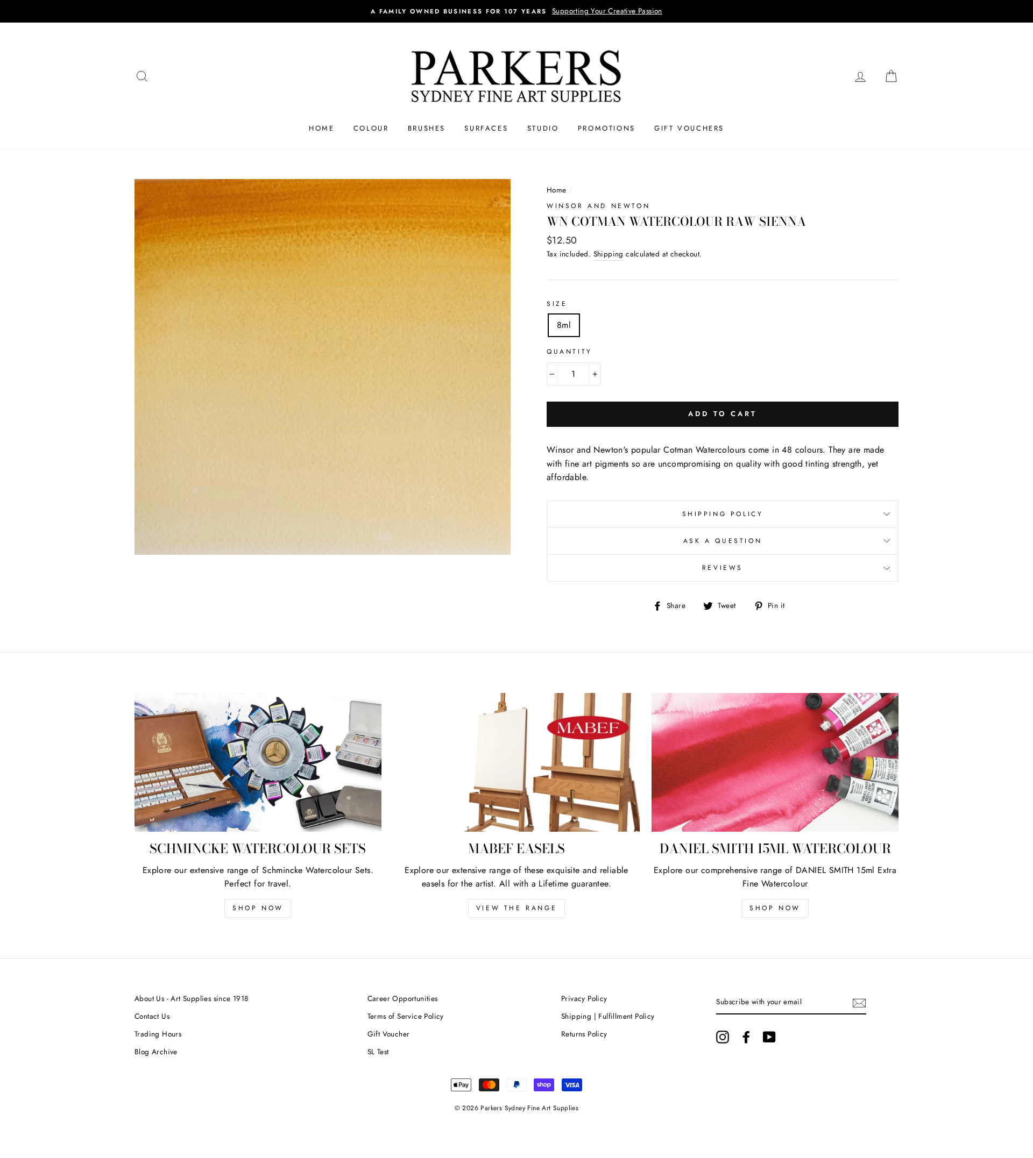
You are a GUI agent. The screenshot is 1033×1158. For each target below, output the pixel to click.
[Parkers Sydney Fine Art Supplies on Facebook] (746, 1037)
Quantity (569, 351)
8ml (564, 325)
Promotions (606, 128)
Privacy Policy (584, 998)
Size (557, 304)
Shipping (608, 253)
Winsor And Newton (598, 206)
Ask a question (722, 541)
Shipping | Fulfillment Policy (608, 1016)
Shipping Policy (722, 514)
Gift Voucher (388, 1033)
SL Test (378, 1051)
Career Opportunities (402, 998)
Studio (543, 128)
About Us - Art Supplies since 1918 (192, 998)
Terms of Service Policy (405, 1016)
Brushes (426, 128)
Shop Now (258, 908)
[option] (516, 11)
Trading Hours (158, 1033)
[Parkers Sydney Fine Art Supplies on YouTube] (769, 1037)
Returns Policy (584, 1033)
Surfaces (486, 128)
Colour (371, 128)
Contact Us (152, 1016)
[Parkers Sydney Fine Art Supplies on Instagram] (722, 1037)
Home (321, 128)
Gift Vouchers (689, 128)
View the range (516, 908)
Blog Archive (156, 1051)
